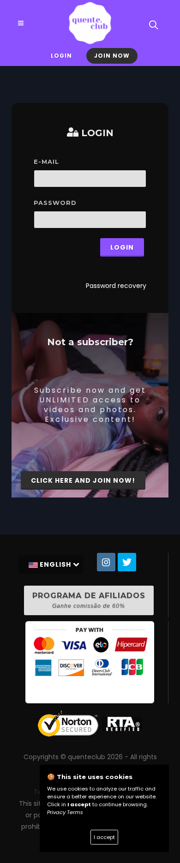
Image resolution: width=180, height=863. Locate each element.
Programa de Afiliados (88, 600)
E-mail (46, 161)
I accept (104, 837)
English (55, 564)
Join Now (112, 56)
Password (55, 202)
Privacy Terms (65, 812)
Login (61, 56)
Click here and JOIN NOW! (83, 480)
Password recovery (116, 285)
